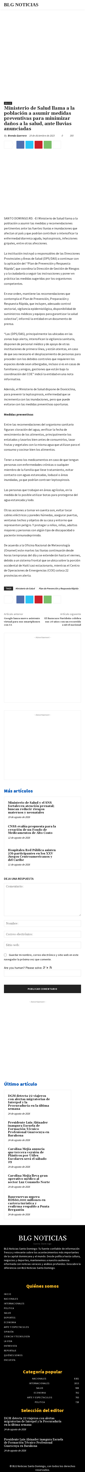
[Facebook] (20, 145)
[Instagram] (52, 1275)
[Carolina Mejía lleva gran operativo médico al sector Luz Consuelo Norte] (59, 1181)
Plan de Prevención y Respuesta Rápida (58, 588)
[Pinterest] (38, 145)
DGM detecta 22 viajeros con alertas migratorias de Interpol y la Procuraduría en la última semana (32, 1422)
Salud (8, 103)
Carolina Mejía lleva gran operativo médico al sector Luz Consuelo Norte (29, 1179)
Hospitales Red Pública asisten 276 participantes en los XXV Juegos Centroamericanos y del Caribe (32, 855)
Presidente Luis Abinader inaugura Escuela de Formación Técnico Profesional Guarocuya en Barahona (28, 1129)
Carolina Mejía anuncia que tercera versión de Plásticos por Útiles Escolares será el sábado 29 (27, 1155)
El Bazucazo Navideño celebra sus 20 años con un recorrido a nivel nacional (62, 621)
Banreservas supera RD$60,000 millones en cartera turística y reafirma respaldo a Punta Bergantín (28, 1203)
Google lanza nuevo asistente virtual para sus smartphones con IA (22, 621)
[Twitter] (29, 145)
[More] (57, 145)
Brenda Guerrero (17, 135)
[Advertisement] (42, 54)
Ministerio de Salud (25, 588)
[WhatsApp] (48, 145)
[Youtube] (45, 1275)
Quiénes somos (42, 1286)
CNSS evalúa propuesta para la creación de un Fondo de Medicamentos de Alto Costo (32, 830)
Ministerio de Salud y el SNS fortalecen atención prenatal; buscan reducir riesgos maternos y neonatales (31, 807)
